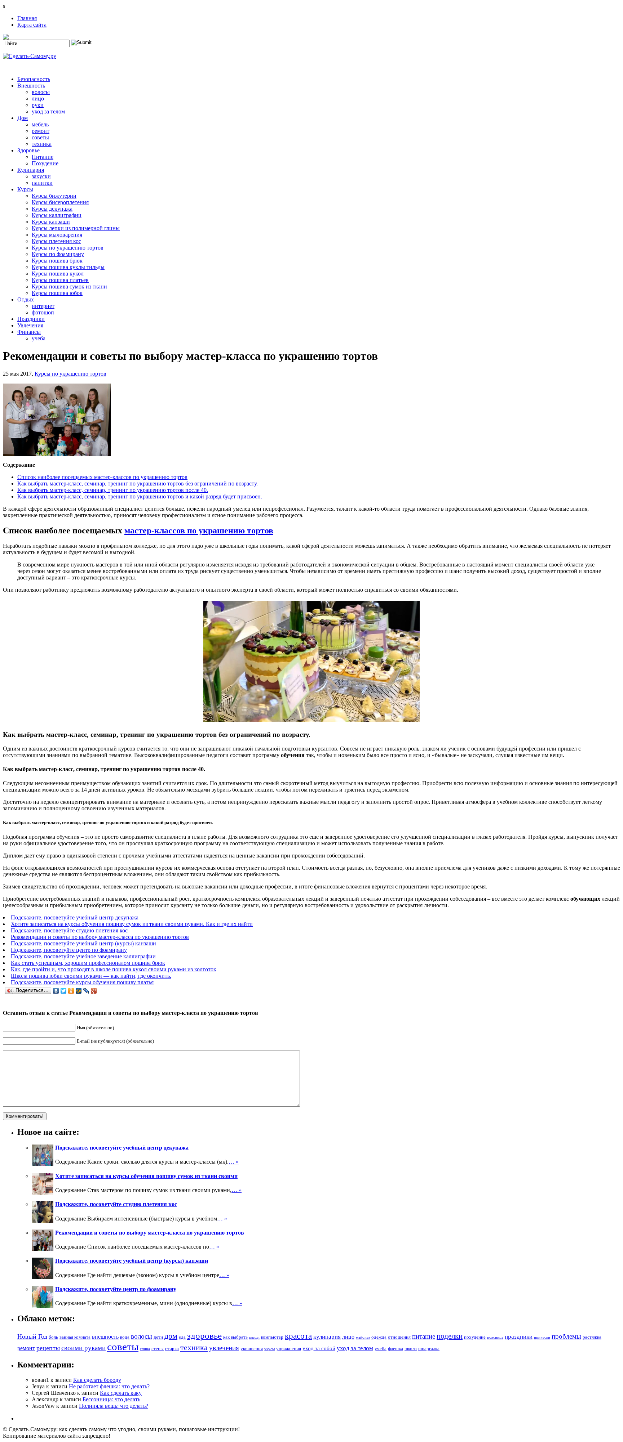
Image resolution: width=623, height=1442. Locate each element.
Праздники (31, 319)
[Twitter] (63, 990)
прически (542, 1337)
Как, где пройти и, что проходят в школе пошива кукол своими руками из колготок (113, 969)
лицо (38, 98)
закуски (41, 176)
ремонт (40, 131)
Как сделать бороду (97, 1380)
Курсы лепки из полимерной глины (76, 228)
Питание (42, 157)
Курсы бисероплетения (60, 202)
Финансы (29, 332)
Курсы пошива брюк (57, 261)
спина (145, 1349)
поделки (450, 1336)
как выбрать (235, 1337)
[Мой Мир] (79, 990)
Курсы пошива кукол (58, 273)
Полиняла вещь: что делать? (113, 1406)
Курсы (25, 189)
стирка (172, 1348)
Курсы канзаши (51, 222)
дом (170, 1335)
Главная (27, 18)
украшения (251, 1348)
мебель (40, 124)
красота (298, 1335)
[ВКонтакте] (56, 990)
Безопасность (33, 79)
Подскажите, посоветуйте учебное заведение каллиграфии (83, 956)
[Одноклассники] (71, 990)
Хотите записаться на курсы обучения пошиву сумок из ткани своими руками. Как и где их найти (132, 924)
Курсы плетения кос (56, 241)
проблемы (566, 1336)
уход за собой (318, 1348)
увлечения (224, 1348)
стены (157, 1348)
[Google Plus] (94, 990)
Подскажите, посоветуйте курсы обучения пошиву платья (82, 982)
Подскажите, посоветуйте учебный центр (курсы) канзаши (83, 943)
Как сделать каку (121, 1393)
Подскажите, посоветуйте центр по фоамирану (69, 950)
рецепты (48, 1348)
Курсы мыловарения (57, 235)
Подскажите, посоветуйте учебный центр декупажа (74, 917)
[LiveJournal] (86, 990)
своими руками (83, 1348)
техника (42, 144)
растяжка (592, 1337)
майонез (363, 1337)
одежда (378, 1337)
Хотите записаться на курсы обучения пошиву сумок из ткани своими (146, 1176)
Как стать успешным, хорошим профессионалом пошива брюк (88, 963)
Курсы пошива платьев (60, 280)
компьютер (272, 1337)
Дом (22, 118)
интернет (43, 306)
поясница (495, 1337)
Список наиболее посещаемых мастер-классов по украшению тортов (102, 477)
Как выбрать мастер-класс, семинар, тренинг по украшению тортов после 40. (112, 490)
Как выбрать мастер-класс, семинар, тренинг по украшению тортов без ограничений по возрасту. (137, 483)
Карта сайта (32, 25)
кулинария (327, 1336)
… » (234, 1162)
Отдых (25, 299)
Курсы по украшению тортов (67, 248)
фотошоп (43, 312)
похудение (475, 1337)
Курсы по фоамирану (58, 254)
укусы (269, 1349)
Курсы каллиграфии (56, 215)
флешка (395, 1348)
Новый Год (32, 1336)
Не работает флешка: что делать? (109, 1386)
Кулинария (30, 170)
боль (53, 1337)
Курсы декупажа (52, 209)
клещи (254, 1337)
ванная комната (74, 1337)
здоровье (204, 1335)
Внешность (31, 85)
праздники (519, 1336)
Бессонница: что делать (111, 1399)
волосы (41, 92)
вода (124, 1337)
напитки (42, 183)
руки (38, 105)
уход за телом (48, 111)
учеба (38, 338)
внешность (105, 1337)
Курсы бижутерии (54, 196)
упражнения (288, 1348)
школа (411, 1348)
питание (423, 1336)
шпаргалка (428, 1348)
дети (158, 1337)
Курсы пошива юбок (57, 293)
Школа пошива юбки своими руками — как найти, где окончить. (91, 976)
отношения (399, 1337)
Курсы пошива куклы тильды (68, 267)
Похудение (45, 163)
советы (40, 137)
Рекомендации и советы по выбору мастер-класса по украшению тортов (100, 937)
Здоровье (28, 150)
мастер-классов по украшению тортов (198, 530)
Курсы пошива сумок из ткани (69, 286)
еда (182, 1337)
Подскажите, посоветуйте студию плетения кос (69, 930)
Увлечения (30, 325)
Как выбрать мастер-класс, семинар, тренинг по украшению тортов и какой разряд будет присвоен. (139, 496)
